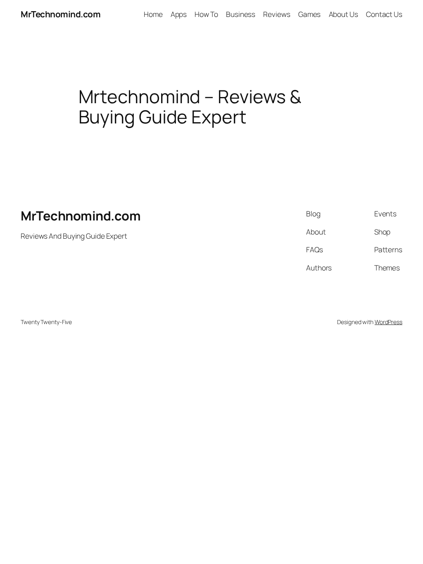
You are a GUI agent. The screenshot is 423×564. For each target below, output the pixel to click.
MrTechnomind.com (60, 14)
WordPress (388, 322)
